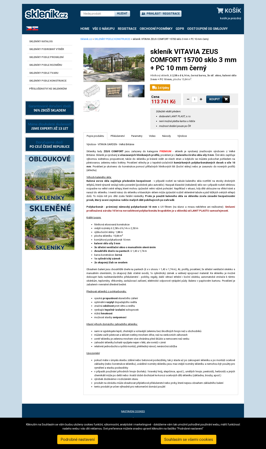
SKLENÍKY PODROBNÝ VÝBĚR (46, 49)
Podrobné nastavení (78, 439)
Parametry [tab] (136, 135)
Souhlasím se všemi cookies (188, 439)
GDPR (180, 29)
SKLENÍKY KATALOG (41, 41)
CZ (27, 28)
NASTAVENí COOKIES (133, 411)
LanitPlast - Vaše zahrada (46, 13)
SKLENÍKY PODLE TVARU (43, 72)
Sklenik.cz (86, 39)
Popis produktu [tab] (95, 135)
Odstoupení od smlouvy (207, 29)
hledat (122, 13)
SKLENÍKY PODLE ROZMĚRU (45, 64)
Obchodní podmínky (156, 29)
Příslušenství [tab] (118, 135)
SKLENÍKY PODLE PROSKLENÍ (46, 57)
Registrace (171, 13)
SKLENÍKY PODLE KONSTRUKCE (47, 80)
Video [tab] (152, 135)
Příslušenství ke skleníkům (48, 88)
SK (33, 28)
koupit (214, 99)
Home (84, 29)
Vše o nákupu (103, 29)
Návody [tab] (166, 135)
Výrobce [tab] (182, 135)
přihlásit (153, 13)
